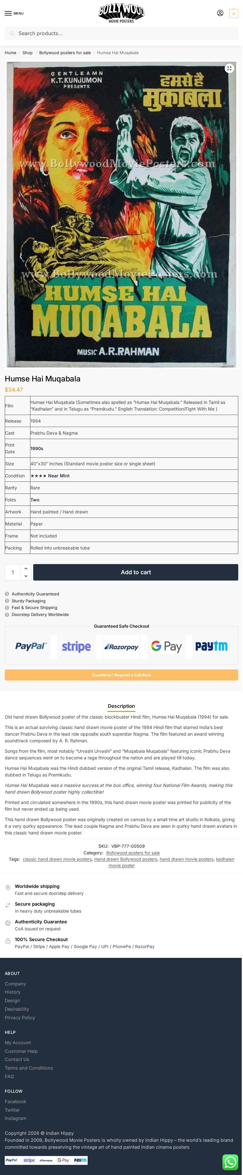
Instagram (16, 1118)
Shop (27, 52)
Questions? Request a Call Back (121, 675)
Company (15, 984)
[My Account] (220, 13)
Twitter (12, 1110)
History (13, 992)
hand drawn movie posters (187, 859)
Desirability (17, 1009)
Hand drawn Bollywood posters (125, 859)
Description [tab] (121, 706)
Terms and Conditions (29, 1068)
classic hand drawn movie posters (57, 859)
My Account (18, 1043)
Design (12, 1000)
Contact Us (17, 1059)
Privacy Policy (20, 1018)
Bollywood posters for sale (65, 52)
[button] (233, 13)
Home (10, 52)
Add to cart (136, 572)
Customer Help (21, 1051)
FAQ (9, 1076)
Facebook (15, 1101)
